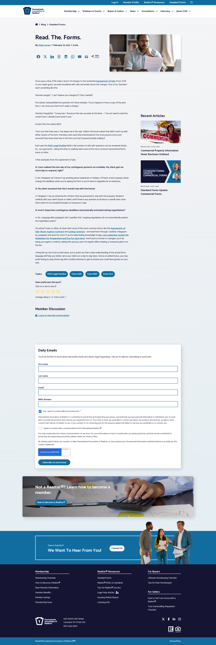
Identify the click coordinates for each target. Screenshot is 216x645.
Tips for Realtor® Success (109, 588)
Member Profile (131, 2)
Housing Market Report (107, 597)
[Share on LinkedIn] (52, 57)
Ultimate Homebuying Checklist (162, 578)
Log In (115, 2)
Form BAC (92, 274)
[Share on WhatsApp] (73, 57)
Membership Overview (45, 578)
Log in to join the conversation (53, 315)
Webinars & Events (92, 11)
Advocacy (165, 11)
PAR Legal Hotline (57, 146)
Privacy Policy (175, 641)
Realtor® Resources (154, 2)
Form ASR (77, 274)
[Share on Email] (79, 57)
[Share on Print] (86, 57)
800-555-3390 (70, 626)
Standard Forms (177, 2)
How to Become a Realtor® (51, 502)
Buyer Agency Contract (52, 232)
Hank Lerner (44, 45)
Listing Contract (76, 232)
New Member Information (47, 588)
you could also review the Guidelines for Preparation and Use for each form (82, 236)
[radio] (37, 292)
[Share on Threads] (59, 57)
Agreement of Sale (105, 81)
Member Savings (42, 597)
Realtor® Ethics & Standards (110, 583)
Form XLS (108, 274)
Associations (148, 11)
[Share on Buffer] (66, 57)
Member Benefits (43, 592)
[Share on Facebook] (38, 57)
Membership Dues (43, 602)
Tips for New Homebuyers (160, 583)
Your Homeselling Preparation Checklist (161, 608)
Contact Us (117, 548)
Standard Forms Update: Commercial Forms (154, 192)
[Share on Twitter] (45, 57)
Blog (43, 25)
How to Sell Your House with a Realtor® (162, 599)
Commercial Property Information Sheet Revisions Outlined (159, 152)
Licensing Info (103, 602)
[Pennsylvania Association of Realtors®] (33, 11)
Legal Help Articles (105, 592)
